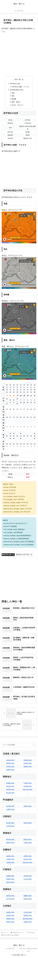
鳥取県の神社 (10, 876)
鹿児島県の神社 (27, 918)
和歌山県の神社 (27, 862)
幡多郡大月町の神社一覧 (25, 554)
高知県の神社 (28, 899)
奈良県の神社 (28, 859)
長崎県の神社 (10, 918)
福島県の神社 (28, 766)
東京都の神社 (28, 786)
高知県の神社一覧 (9, 554)
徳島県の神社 (10, 895)
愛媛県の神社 (28, 895)
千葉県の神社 (28, 783)
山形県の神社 (28, 763)
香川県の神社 (10, 899)
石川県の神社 (10, 826)
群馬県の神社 (10, 789)
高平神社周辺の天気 (16, 90)
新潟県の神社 (10, 806)
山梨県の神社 (10, 809)
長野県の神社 (28, 806)
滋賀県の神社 (10, 856)
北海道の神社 (10, 760)
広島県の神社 (28, 876)
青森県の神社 (10, 763)
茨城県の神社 (10, 783)
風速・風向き (16, 102)
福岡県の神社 (10, 912)
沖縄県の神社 (28, 922)
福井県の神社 (28, 823)
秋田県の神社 (28, 760)
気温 (13, 93)
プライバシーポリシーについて (28, 950)
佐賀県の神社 (10, 915)
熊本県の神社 (10, 922)
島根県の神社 (10, 879)
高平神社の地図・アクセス (20, 87)
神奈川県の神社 (27, 789)
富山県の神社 (10, 823)
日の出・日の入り (17, 105)
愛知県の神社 (28, 839)
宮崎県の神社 (28, 915)
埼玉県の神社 (10, 793)
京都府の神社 (10, 859)
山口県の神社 (28, 879)
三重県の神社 (28, 842)
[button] (34, 745)
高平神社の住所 (15, 84)
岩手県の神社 (10, 766)
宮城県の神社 (10, 769)
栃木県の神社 (10, 786)
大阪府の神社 (10, 862)
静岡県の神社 (10, 842)
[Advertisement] (19, 55)
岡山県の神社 (10, 882)
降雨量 (14, 99)
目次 (16, 79)
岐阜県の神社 (10, 839)
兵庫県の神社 (28, 856)
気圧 (13, 96)
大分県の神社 (28, 912)
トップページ (9, 948)
